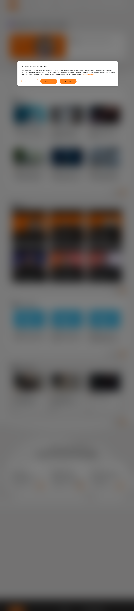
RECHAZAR (49, 81)
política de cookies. (88, 74)
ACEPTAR (68, 81)
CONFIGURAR (30, 81)
